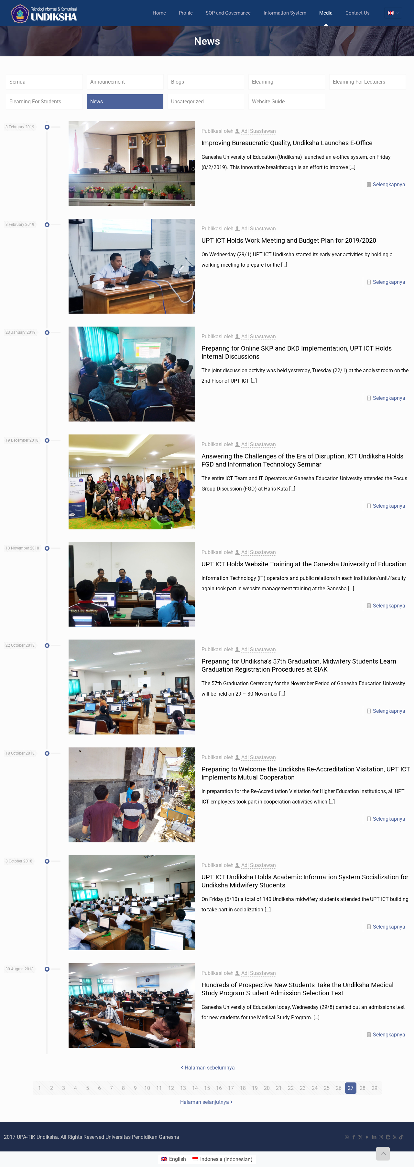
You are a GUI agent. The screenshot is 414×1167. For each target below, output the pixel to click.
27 (351, 1088)
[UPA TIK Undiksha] (44, 13)
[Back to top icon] (383, 1154)
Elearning (262, 82)
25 (327, 1088)
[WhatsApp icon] (346, 1137)
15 (207, 1088)
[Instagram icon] (380, 1137)
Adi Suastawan (258, 131)
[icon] (387, 1137)
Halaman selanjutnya (204, 1102)
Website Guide (268, 101)
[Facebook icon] (353, 1137)
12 (171, 1088)
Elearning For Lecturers (359, 82)
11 (159, 1088)
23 (303, 1088)
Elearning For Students (35, 101)
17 (231, 1088)
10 (147, 1088)
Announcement (107, 82)
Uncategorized (187, 101)
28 (362, 1088)
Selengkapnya (389, 184)
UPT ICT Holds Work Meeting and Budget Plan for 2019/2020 (289, 240)
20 (267, 1088)
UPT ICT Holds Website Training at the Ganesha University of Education (304, 564)
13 (183, 1088)
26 (339, 1088)
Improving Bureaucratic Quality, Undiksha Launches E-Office (287, 143)
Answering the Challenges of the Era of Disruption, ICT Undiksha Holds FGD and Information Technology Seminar (302, 460)
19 (255, 1088)
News (96, 101)
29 (374, 1088)
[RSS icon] (394, 1137)
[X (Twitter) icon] (360, 1137)
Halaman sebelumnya (210, 1068)
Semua (17, 82)
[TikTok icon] (401, 1137)
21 (279, 1088)
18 (243, 1088)
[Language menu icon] (393, 13)
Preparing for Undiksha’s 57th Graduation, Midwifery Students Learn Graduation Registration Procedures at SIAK (299, 665)
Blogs (177, 82)
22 (291, 1088)
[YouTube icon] (367, 1137)
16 (219, 1088)
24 (315, 1088)
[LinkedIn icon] (374, 1137)
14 (195, 1088)
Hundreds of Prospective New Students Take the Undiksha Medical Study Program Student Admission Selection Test (298, 989)
